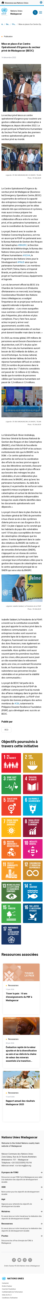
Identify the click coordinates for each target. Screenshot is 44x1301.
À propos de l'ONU (9, 1172)
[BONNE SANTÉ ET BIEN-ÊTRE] (11, 784)
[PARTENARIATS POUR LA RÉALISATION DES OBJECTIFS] (11, 935)
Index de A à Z (7, 1295)
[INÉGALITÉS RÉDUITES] (33, 849)
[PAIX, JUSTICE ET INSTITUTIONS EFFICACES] (33, 913)
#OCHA (26, 255)
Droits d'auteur (7, 1286)
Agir (3, 1199)
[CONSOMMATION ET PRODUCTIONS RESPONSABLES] (33, 870)
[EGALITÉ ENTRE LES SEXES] (11, 806)
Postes (4, 1236)
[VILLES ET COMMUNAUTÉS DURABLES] (11, 870)
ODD (3, 1187)
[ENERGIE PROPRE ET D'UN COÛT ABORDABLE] (11, 827)
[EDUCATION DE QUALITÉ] (33, 784)
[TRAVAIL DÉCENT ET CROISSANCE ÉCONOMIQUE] (33, 827)
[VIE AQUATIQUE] (33, 892)
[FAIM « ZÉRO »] (33, 763)
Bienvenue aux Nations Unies (16, 3)
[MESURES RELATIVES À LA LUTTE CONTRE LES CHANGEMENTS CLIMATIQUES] (11, 892)
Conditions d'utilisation (10, 1298)
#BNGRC (22, 245)
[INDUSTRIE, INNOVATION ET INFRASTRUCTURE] (11, 849)
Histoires (5, 1211)
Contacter (5, 1283)
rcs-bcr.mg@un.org (23, 1165)
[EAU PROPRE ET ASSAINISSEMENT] (33, 806)
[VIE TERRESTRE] (11, 913)
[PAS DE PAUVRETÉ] (11, 763)
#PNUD (20, 262)
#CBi (16, 703)
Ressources (7, 1224)
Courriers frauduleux (9, 1289)
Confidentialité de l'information (12, 1292)
